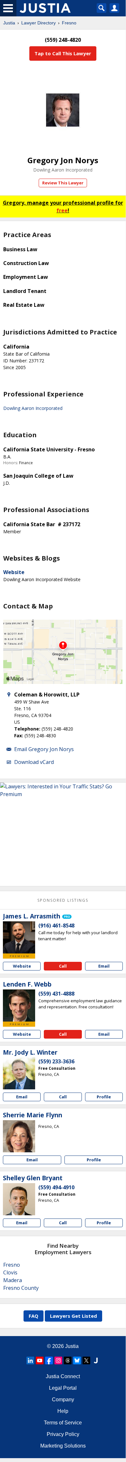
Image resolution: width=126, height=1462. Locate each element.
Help (62, 1411)
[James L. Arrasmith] (19, 937)
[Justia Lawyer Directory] (96, 1360)
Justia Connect (63, 1376)
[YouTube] (40, 1360)
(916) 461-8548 (56, 925)
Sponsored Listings (62, 900)
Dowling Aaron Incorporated (62, 170)
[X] (86, 1360)
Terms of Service (63, 1422)
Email (104, 966)
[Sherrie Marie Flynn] (19, 1136)
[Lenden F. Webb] (19, 1005)
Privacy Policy (63, 1434)
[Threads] (68, 1360)
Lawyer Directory (38, 22)
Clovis (10, 1272)
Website (13, 572)
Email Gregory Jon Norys (44, 749)
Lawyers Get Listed (73, 1316)
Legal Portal (63, 1388)
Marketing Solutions (63, 1446)
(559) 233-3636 (56, 1061)
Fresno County (21, 1287)
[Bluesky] (77, 1360)
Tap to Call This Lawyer (62, 53)
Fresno (69, 22)
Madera (12, 1280)
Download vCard (34, 762)
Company (63, 1399)
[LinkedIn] (30, 1360)
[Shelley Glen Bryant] (19, 1199)
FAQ (33, 1316)
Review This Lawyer (62, 183)
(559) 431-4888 (56, 993)
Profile (104, 1097)
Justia (9, 22)
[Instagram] (58, 1360)
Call (63, 966)
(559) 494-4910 (56, 1187)
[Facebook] (49, 1360)
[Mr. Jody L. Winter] (19, 1073)
